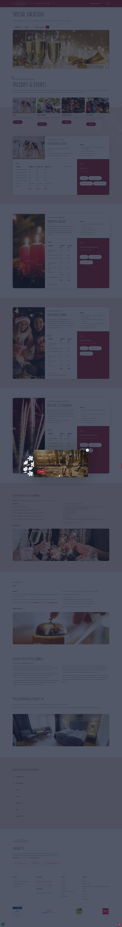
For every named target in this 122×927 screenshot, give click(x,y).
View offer (41, 471)
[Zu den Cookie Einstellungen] (119, 924)
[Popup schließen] (87, 450)
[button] (59, 476)
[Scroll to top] (116, 924)
